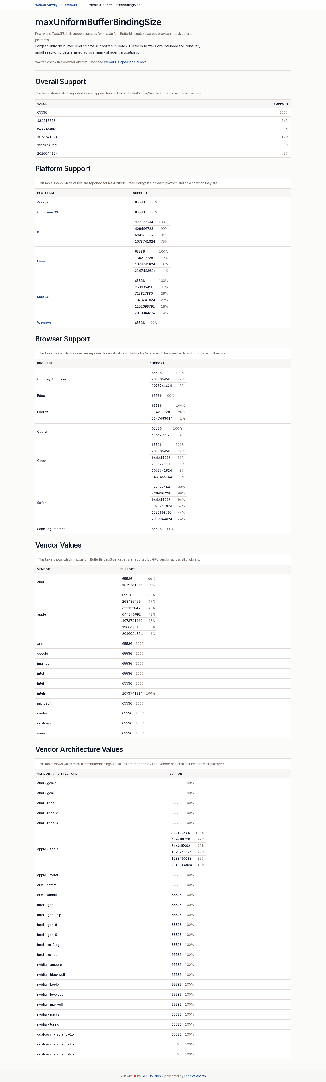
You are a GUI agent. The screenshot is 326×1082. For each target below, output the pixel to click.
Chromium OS (47, 212)
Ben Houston (151, 1076)
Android (43, 202)
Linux (41, 261)
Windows (44, 323)
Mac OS (43, 297)
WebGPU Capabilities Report (125, 62)
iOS (40, 232)
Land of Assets (195, 1076)
